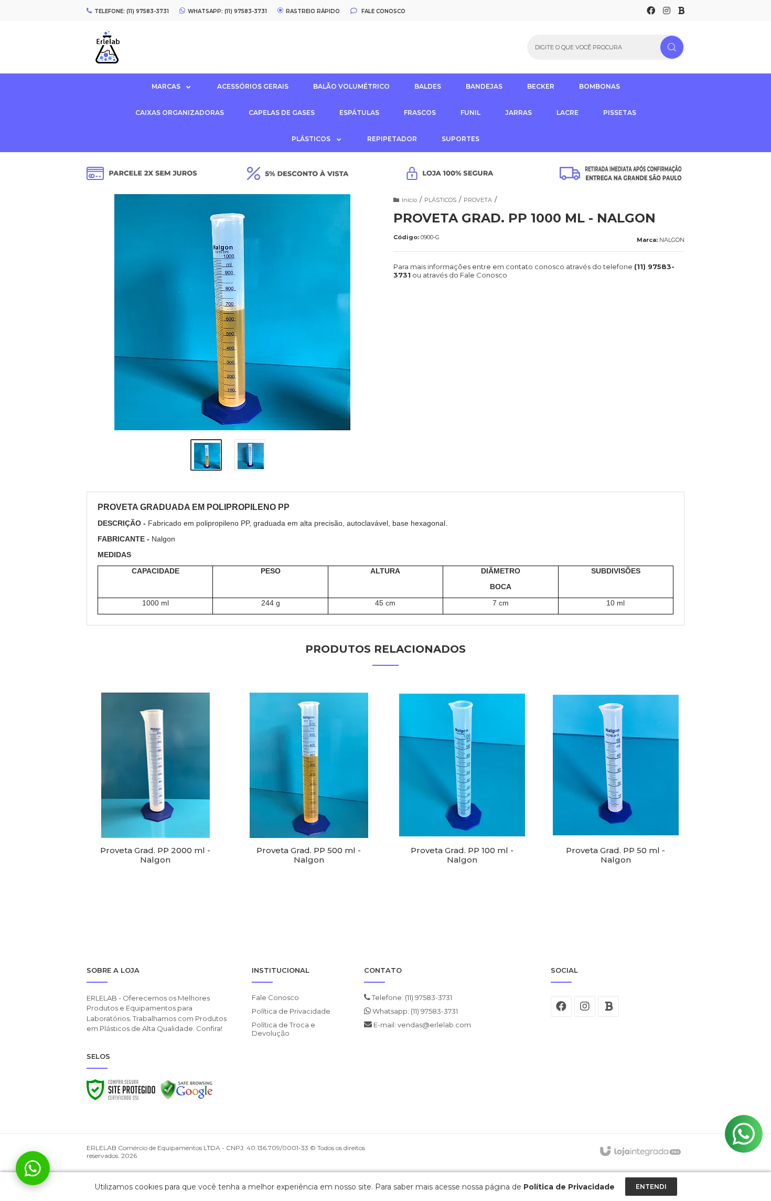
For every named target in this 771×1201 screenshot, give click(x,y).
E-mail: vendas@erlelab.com (421, 1025)
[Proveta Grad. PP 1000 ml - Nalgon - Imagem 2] (249, 455)
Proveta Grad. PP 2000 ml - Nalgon (155, 855)
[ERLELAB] (146, 47)
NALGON (671, 239)
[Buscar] (671, 47)
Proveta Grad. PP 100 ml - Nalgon (462, 855)
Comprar (155, 892)
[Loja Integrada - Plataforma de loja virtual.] (639, 1152)
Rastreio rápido (313, 11)
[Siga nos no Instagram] (666, 11)
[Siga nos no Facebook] (651, 11)
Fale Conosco (382, 11)
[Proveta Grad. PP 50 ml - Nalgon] (616, 798)
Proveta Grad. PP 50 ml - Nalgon (615, 855)
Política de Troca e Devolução (283, 1029)
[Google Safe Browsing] (186, 1092)
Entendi (651, 1187)
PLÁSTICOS (440, 200)
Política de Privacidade (291, 1011)
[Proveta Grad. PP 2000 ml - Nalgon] (155, 798)
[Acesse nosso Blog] (681, 11)
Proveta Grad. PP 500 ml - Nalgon (308, 855)
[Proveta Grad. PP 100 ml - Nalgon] (462, 798)
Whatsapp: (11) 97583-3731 (414, 1011)
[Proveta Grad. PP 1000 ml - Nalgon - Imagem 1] (206, 455)
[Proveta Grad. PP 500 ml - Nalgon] (309, 798)
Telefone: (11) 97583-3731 (411, 997)
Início (409, 200)
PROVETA (478, 200)
